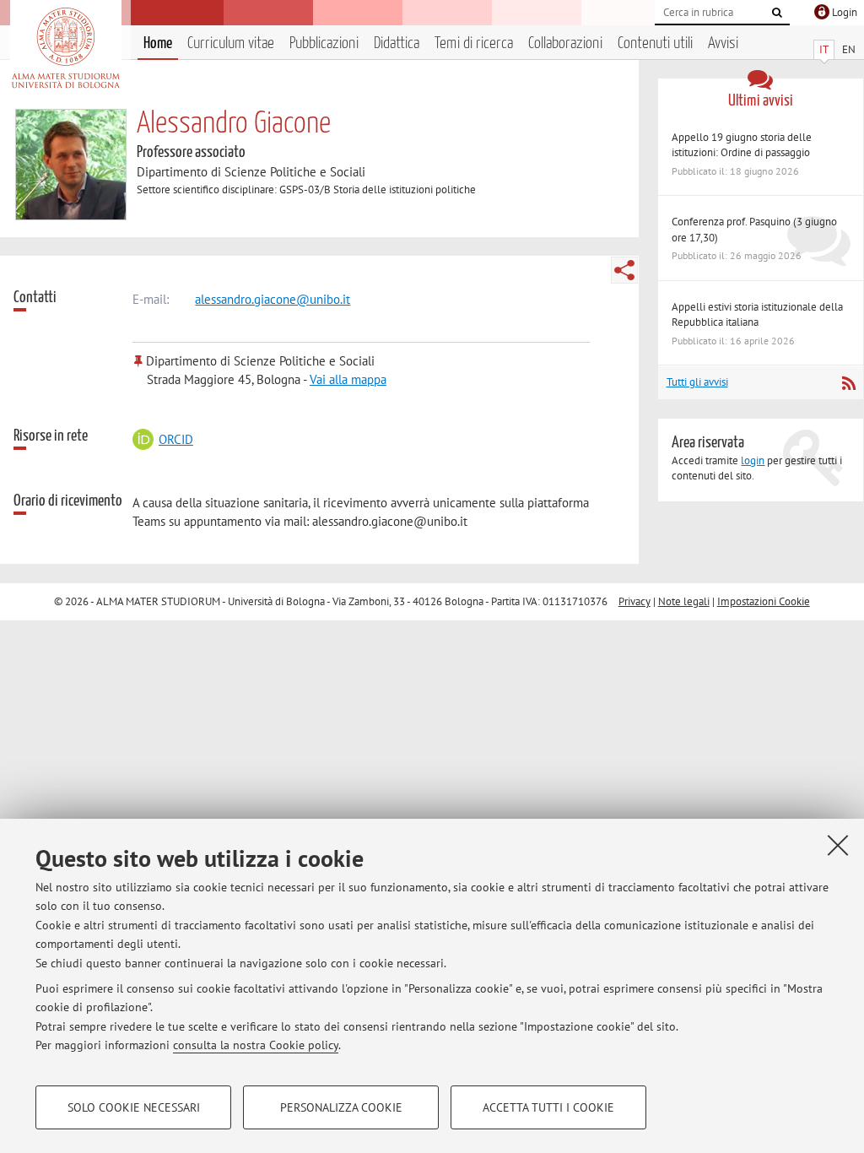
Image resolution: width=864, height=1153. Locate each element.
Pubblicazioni (324, 43)
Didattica (396, 43)
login (752, 460)
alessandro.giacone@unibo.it (272, 299)
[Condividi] (624, 270)
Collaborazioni (565, 43)
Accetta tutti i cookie (548, 1107)
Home (157, 43)
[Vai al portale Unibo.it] (65, 48)
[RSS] (848, 383)
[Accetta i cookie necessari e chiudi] (837, 844)
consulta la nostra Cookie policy (255, 1045)
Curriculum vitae (230, 43)
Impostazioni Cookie (763, 601)
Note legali (684, 601)
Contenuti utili (655, 43)
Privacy (634, 601)
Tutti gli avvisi (697, 382)
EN (849, 49)
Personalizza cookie (341, 1107)
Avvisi (723, 43)
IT (824, 49)
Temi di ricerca (474, 43)
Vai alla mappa (348, 379)
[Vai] (777, 12)
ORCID (175, 439)
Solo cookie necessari (134, 1107)
